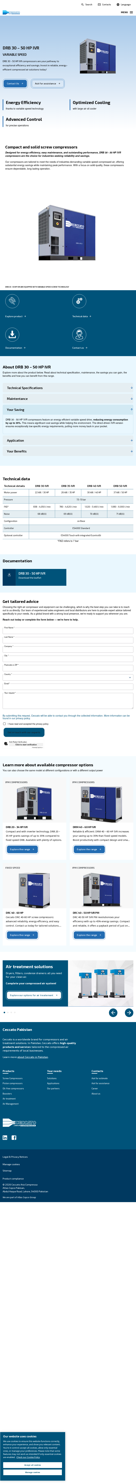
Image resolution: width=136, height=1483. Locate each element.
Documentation (13, 347)
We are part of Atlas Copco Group (19, 1197)
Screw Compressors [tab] (15, 1012)
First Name (9, 628)
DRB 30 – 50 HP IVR (21, 47)
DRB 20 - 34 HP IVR (17, 827)
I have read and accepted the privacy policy (28, 723)
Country (8, 674)
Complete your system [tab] (4, 1012)
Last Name (9, 637)
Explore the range (20, 849)
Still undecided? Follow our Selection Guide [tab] (11, 1012)
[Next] (129, 1012)
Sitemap (7, 1170)
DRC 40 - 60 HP (14, 912)
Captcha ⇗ (37, 747)
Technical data (80, 316)
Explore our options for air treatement (31, 995)
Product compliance (13, 1178)
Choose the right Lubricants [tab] (8, 1012)
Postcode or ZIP (11, 665)
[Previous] (113, 1012)
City (6, 655)
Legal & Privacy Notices (15, 1156)
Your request (10, 693)
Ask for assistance (45, 83)
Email (7, 683)
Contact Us (13, 83)
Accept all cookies (32, 1465)
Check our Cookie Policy (28, 1457)
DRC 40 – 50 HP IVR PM (86, 912)
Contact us (78, 347)
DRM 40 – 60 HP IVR (84, 827)
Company (8, 646)
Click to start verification (26, 744)
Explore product (14, 316)
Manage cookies (11, 1164)
